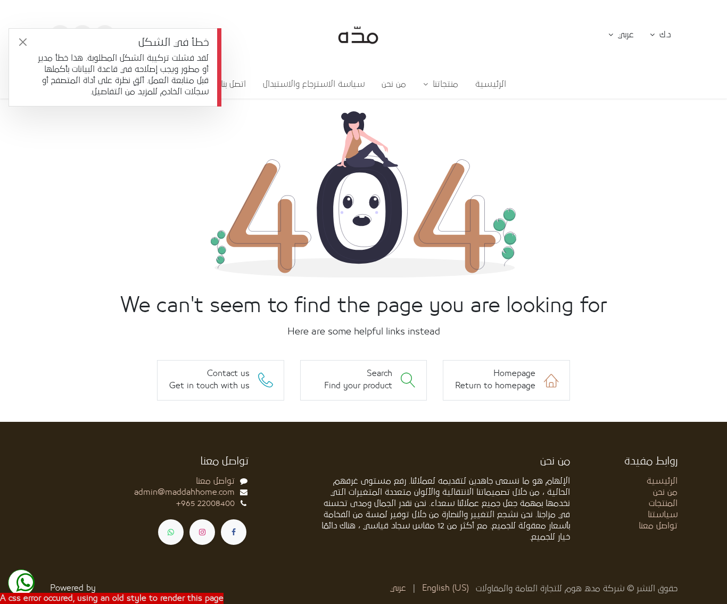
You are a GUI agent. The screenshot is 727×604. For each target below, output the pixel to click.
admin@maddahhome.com (184, 492)
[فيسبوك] (233, 532)
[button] (621, 35)
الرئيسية (662, 481)
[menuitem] (491, 84)
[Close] (22, 42)
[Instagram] (202, 532)
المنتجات (663, 503)
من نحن (665, 492)
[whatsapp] (171, 532)
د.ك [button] (664, 34)
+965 (205, 503)
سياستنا (663, 514)
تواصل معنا (658, 525)
